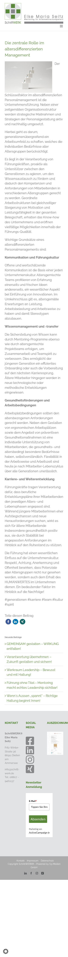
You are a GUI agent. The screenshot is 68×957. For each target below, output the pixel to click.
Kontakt (21, 860)
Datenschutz (47, 860)
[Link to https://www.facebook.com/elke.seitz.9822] (30, 741)
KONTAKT (11, 722)
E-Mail (33, 801)
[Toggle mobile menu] (61, 26)
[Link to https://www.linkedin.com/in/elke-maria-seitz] (30, 750)
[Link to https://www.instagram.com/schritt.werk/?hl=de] (30, 759)
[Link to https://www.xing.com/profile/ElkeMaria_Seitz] (30, 769)
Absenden (38, 819)
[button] (8, 621)
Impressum (32, 860)
